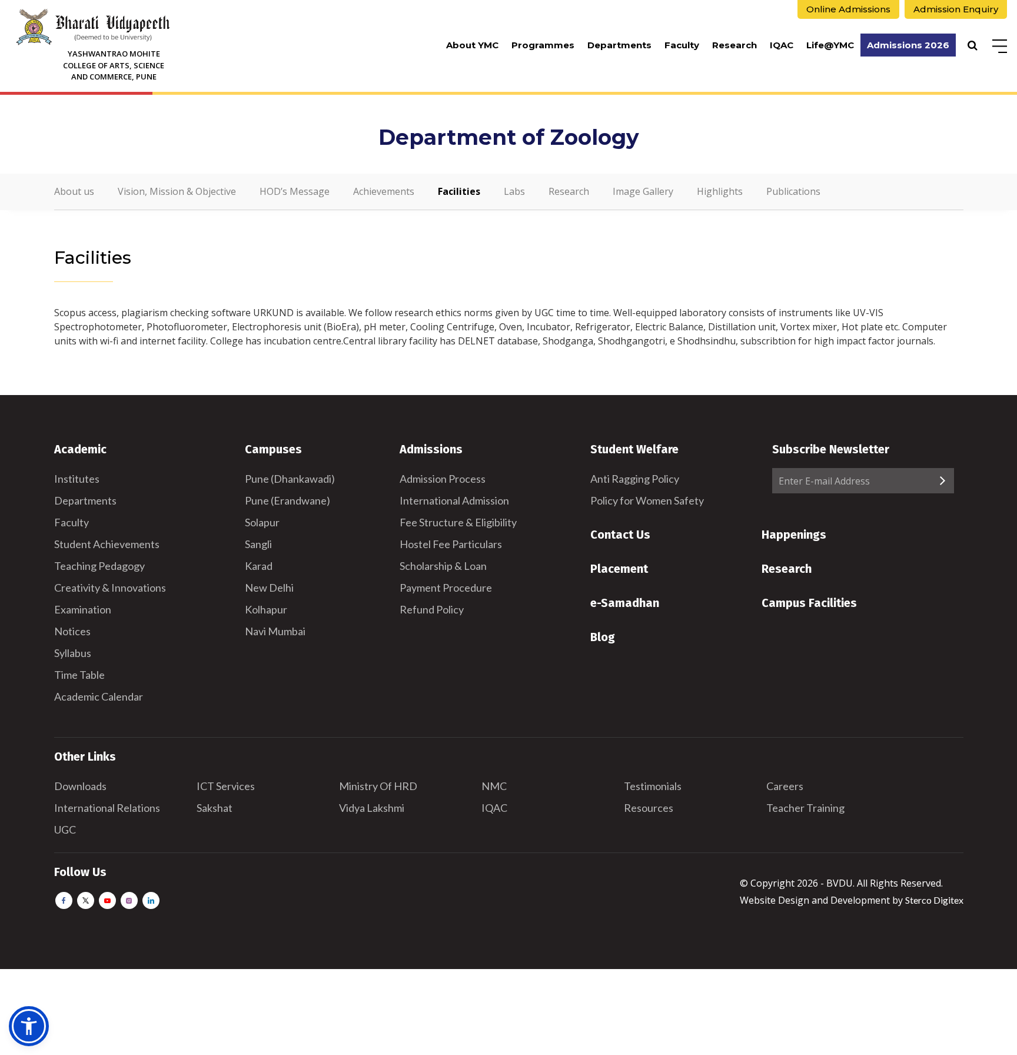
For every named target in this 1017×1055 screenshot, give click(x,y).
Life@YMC (830, 45)
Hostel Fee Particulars (451, 544)
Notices (72, 631)
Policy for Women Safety (647, 500)
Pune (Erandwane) (287, 500)
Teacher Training (805, 807)
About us (74, 191)
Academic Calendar (98, 696)
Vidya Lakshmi (371, 807)
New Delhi (269, 587)
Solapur (262, 522)
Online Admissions (848, 9)
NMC (494, 785)
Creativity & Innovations (110, 587)
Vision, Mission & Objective (177, 191)
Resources (648, 807)
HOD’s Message (295, 191)
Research (734, 45)
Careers (784, 785)
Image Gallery (643, 191)
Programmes (542, 45)
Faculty (681, 45)
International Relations (107, 807)
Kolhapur (266, 609)
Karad (258, 565)
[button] (29, 1026)
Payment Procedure (446, 587)
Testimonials (653, 785)
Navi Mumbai (275, 631)
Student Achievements (106, 544)
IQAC (781, 45)
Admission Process (443, 478)
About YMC (472, 45)
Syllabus (72, 652)
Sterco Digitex (934, 899)
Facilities (459, 191)
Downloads (80, 785)
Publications (793, 191)
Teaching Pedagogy (99, 565)
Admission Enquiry (955, 9)
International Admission (454, 500)
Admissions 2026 (908, 45)
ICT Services (226, 785)
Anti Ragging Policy (634, 478)
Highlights (720, 191)
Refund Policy (432, 609)
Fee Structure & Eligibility (458, 522)
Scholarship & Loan (443, 565)
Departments (619, 45)
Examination (82, 609)
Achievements (383, 191)
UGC (65, 829)
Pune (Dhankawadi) (290, 478)
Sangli (258, 544)
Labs (514, 191)
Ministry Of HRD (378, 785)
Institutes (76, 478)
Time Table (79, 674)
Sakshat (214, 807)
